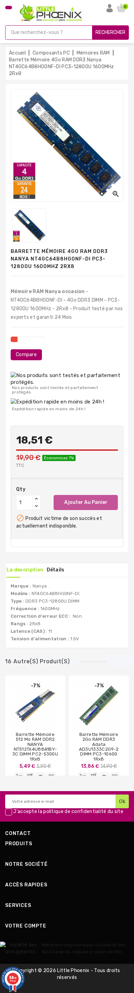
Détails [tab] (56, 570)
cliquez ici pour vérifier (97, 951)
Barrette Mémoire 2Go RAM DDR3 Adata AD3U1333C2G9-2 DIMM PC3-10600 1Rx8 (99, 746)
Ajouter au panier (86, 502)
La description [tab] (25, 570)
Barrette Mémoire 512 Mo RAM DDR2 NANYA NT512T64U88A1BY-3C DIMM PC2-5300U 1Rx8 (35, 746)
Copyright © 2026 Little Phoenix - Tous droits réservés (67, 974)
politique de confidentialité (74, 812)
